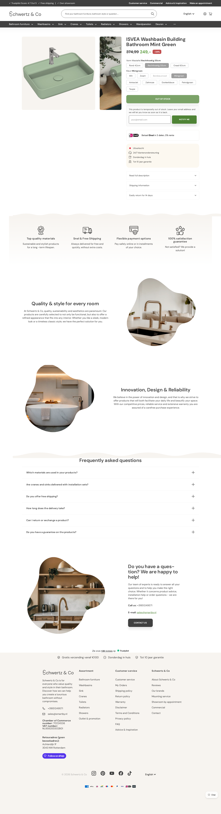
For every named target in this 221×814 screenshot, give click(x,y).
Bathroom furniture (19, 24)
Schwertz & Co (161, 670)
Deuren (159, 24)
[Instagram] (94, 773)
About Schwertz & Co (163, 679)
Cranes (74, 24)
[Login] (204, 14)
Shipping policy (123, 690)
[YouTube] (112, 773)
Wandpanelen (143, 24)
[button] (113, 73)
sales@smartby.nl (146, 612)
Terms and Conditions (127, 713)
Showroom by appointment (166, 702)
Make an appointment (201, 3)
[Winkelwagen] (210, 14)
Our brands (158, 690)
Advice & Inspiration (176, 3)
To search (153, 14)
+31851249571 (55, 708)
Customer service (138, 3)
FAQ (117, 724)
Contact (156, 713)
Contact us (140, 622)
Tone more (174, 24)
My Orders (121, 685)
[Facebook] (121, 773)
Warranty (120, 702)
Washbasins (43, 24)
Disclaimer (121, 707)
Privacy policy (123, 718)
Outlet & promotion (89, 718)
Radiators (106, 24)
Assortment (86, 670)
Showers (123, 24)
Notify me (184, 119)
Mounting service (161, 696)
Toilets (89, 24)
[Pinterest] (103, 773)
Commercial (156, 3)
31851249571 (145, 605)
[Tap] (130, 773)
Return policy (122, 696)
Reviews (156, 685)
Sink (60, 24)
